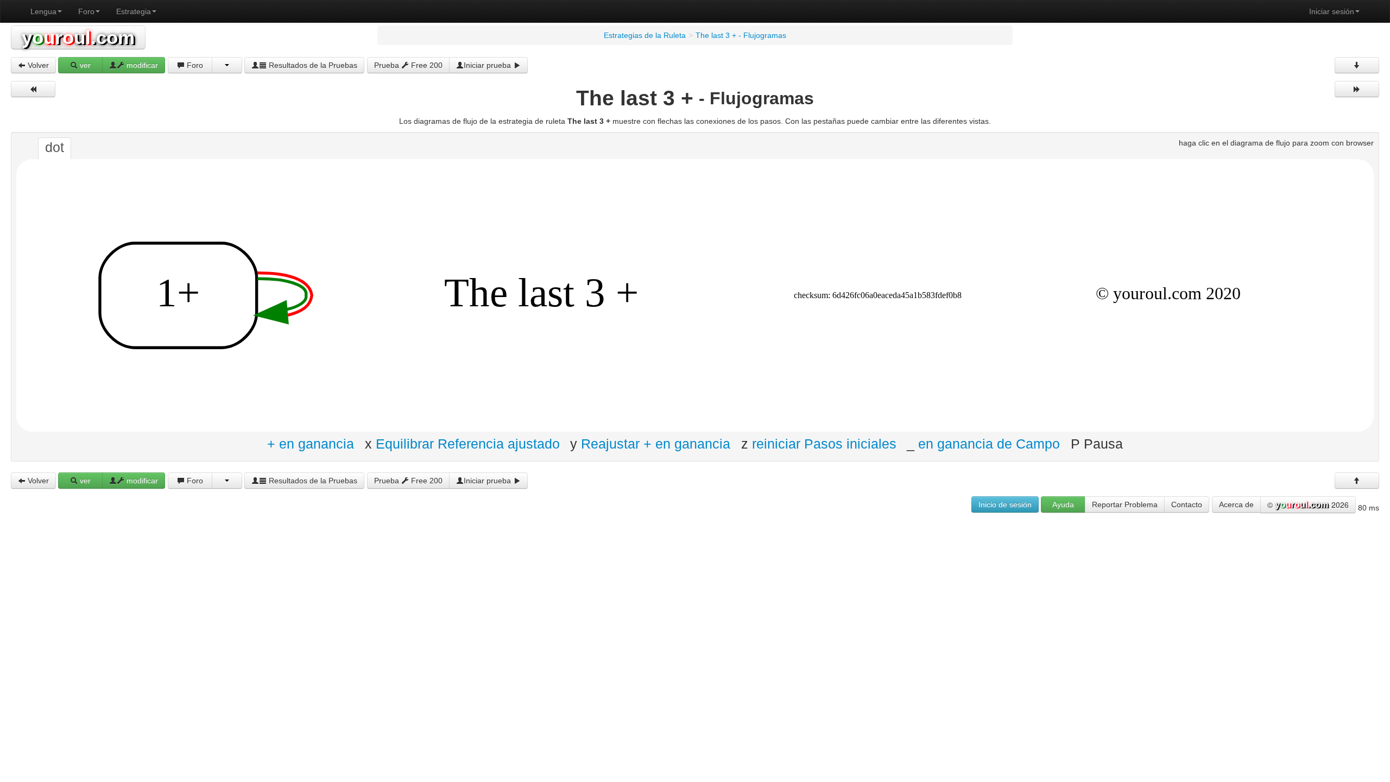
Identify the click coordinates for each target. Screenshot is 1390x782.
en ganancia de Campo (989, 443)
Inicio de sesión (1005, 504)
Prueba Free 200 (408, 65)
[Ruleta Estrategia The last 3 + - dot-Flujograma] (695, 295)
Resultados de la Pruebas (312, 65)
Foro (86, 11)
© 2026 (1308, 504)
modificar (141, 65)
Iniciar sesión (1331, 11)
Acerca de (1236, 504)
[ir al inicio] (1357, 480)
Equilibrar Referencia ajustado (468, 443)
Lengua (43, 11)
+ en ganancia (310, 443)
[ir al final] (1357, 65)
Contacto (1186, 504)
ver (84, 65)
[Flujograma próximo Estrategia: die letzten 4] (1357, 89)
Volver (37, 65)
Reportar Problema (1125, 504)
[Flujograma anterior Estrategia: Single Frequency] (33, 89)
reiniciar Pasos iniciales (824, 443)
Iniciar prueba (488, 65)
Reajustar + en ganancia (655, 443)
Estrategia (133, 11)
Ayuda (1063, 504)
